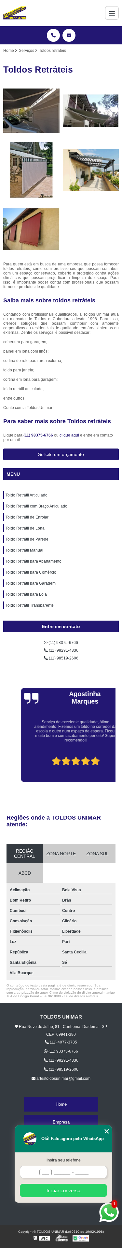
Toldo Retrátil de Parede (27, 539)
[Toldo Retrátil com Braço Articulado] (91, 111)
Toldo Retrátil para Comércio (31, 572)
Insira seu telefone (64, 1160)
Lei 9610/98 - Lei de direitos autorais (70, 996)
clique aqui (69, 435)
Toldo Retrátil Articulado (26, 495)
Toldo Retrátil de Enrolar (27, 517)
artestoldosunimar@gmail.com (62, 1078)
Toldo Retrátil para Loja (26, 594)
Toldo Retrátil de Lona (25, 528)
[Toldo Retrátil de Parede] (31, 229)
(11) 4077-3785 (63, 1042)
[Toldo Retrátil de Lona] (91, 170)
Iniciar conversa (63, 1190)
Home (61, 1104)
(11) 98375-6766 (38, 435)
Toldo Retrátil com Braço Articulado (36, 506)
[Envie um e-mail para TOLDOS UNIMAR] (68, 35)
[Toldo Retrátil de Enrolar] (31, 170)
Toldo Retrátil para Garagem (31, 583)
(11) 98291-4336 (63, 650)
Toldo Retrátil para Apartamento (33, 561)
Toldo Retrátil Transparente (30, 605)
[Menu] (112, 13)
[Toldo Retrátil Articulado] (31, 111)
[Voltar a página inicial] (14, 12)
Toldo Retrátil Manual (24, 550)
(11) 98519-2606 (63, 658)
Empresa (61, 1122)
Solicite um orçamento (61, 454)
